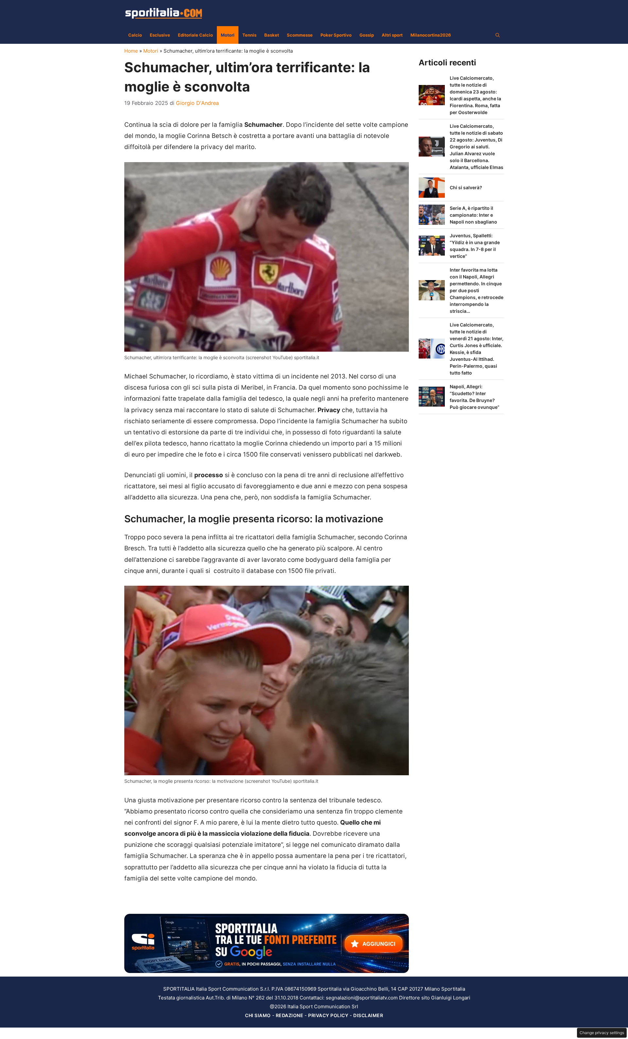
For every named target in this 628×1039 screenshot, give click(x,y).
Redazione (290, 1015)
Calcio (135, 35)
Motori (228, 35)
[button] (498, 35)
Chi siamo (258, 1015)
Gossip (366, 35)
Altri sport (392, 35)
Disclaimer (368, 1015)
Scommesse (300, 35)
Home (131, 51)
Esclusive (160, 35)
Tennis (249, 35)
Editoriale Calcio (195, 35)
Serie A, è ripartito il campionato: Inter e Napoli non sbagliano (473, 215)
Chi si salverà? (466, 187)
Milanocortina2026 (430, 35)
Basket (271, 35)
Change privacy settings (602, 1032)
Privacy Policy (328, 1015)
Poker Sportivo (336, 35)
